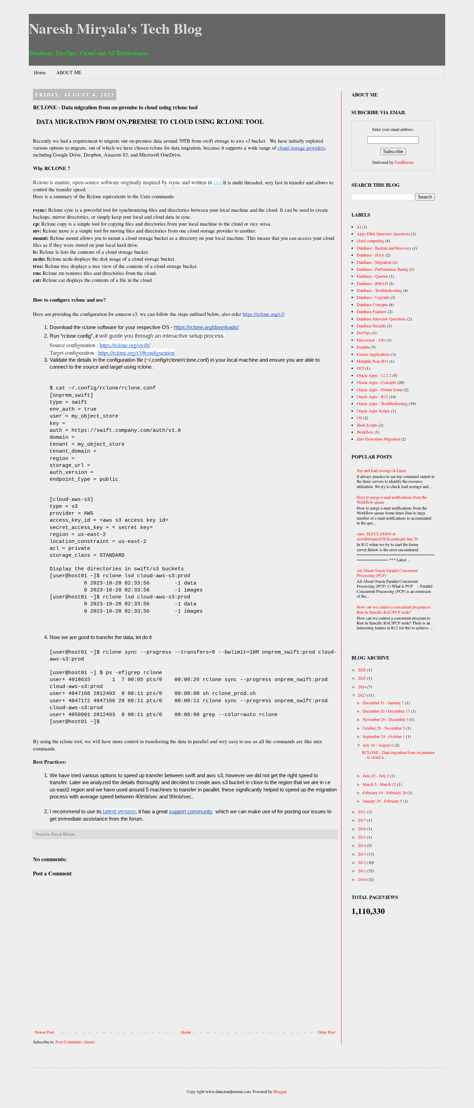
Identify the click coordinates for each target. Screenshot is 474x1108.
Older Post (326, 1032)
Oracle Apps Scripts (373, 410)
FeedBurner (404, 162)
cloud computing (370, 240)
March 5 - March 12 (380, 784)
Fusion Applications (373, 354)
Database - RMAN (372, 283)
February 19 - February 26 (385, 792)
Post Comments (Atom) (75, 1041)
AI (359, 226)
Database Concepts (372, 304)
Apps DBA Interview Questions (383, 233)
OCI (360, 368)
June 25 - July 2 (376, 775)
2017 (362, 820)
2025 (362, 678)
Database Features (372, 311)
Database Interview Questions (381, 318)
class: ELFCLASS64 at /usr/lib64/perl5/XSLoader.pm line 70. (388, 536)
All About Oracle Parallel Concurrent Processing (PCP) (387, 573)
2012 (362, 862)
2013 (362, 854)
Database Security (371, 325)
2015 (362, 837)
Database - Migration (374, 262)
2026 (362, 669)
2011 (362, 870)
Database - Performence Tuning (382, 269)
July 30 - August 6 (379, 745)
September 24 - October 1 (384, 736)
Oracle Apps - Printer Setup (380, 389)
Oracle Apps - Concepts (376, 382)
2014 (362, 845)
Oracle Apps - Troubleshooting (382, 403)
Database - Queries (372, 276)
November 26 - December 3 (386, 719)
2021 (362, 811)
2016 (362, 828)
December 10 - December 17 (387, 711)
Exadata (363, 347)
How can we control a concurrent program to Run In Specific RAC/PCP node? (393, 609)
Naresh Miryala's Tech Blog (115, 28)
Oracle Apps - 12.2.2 (374, 375)
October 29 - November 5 (384, 728)
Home (40, 72)
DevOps (364, 332)
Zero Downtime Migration (378, 439)
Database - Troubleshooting (379, 290)
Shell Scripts (367, 425)
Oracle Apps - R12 (372, 396)
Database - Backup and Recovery (384, 248)
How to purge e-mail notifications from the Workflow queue (392, 499)
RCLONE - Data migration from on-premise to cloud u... (398, 754)
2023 (362, 695)
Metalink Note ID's (372, 361)
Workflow (365, 432)
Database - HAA (370, 255)
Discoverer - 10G (371, 340)
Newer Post (44, 1032)
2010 (362, 879)
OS (359, 417)
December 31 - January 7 (384, 702)
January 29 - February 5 (383, 801)
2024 (362, 686)
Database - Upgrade (373, 297)
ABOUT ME (69, 72)
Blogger (279, 1091)
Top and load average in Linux (381, 470)
